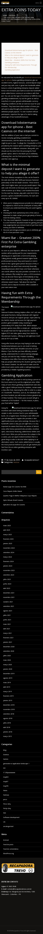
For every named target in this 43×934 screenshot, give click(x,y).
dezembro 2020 (8, 647)
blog (4, 750)
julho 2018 (7, 723)
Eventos (6, 755)
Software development (11, 817)
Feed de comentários (10, 849)
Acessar (6, 840)
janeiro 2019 (7, 700)
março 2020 (7, 665)
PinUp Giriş (7, 808)
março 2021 (7, 633)
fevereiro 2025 (8, 539)
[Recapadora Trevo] (21, 3)
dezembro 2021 (8, 593)
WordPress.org (8, 853)
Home (5, 15)
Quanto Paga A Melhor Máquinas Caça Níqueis (20, 496)
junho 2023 (7, 584)
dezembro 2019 (8, 673)
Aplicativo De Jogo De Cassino (14, 505)
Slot (4, 813)
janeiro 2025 (7, 543)
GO (4, 768)
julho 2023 (7, 579)
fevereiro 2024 (8, 561)
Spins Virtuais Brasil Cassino (13, 500)
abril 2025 (6, 530)
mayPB (5, 786)
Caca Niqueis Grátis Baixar (12, 491)
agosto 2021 (7, 611)
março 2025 (7, 534)
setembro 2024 (8, 552)
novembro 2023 (9, 570)
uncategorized (8, 826)
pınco (5, 799)
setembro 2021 (8, 606)
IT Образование (9, 772)
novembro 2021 (9, 597)
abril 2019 (6, 687)
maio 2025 (7, 525)
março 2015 (7, 736)
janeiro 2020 (7, 669)
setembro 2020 (8, 651)
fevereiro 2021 (8, 638)
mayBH (5, 777)
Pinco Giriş (7, 804)
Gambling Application (12, 70)
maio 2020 (7, 660)
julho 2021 (7, 615)
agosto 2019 (7, 678)
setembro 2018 (8, 714)
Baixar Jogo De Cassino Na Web (14, 487)
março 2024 (7, 557)
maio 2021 (7, 624)
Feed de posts (8, 844)
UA (4, 822)
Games (5, 759)
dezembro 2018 (8, 705)
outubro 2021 (8, 602)
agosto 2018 (7, 718)
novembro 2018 (9, 709)
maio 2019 (7, 682)
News (5, 790)
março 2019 (7, 691)
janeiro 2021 (7, 642)
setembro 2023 (8, 575)
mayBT (5, 781)
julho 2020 (7, 656)
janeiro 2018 (7, 732)
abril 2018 (6, 727)
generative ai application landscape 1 (16, 763)
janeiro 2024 (7, 566)
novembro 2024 (9, 548)
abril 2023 (6, 588)
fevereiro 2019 (8, 696)
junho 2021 (7, 620)
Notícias (12, 15)
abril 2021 (6, 629)
